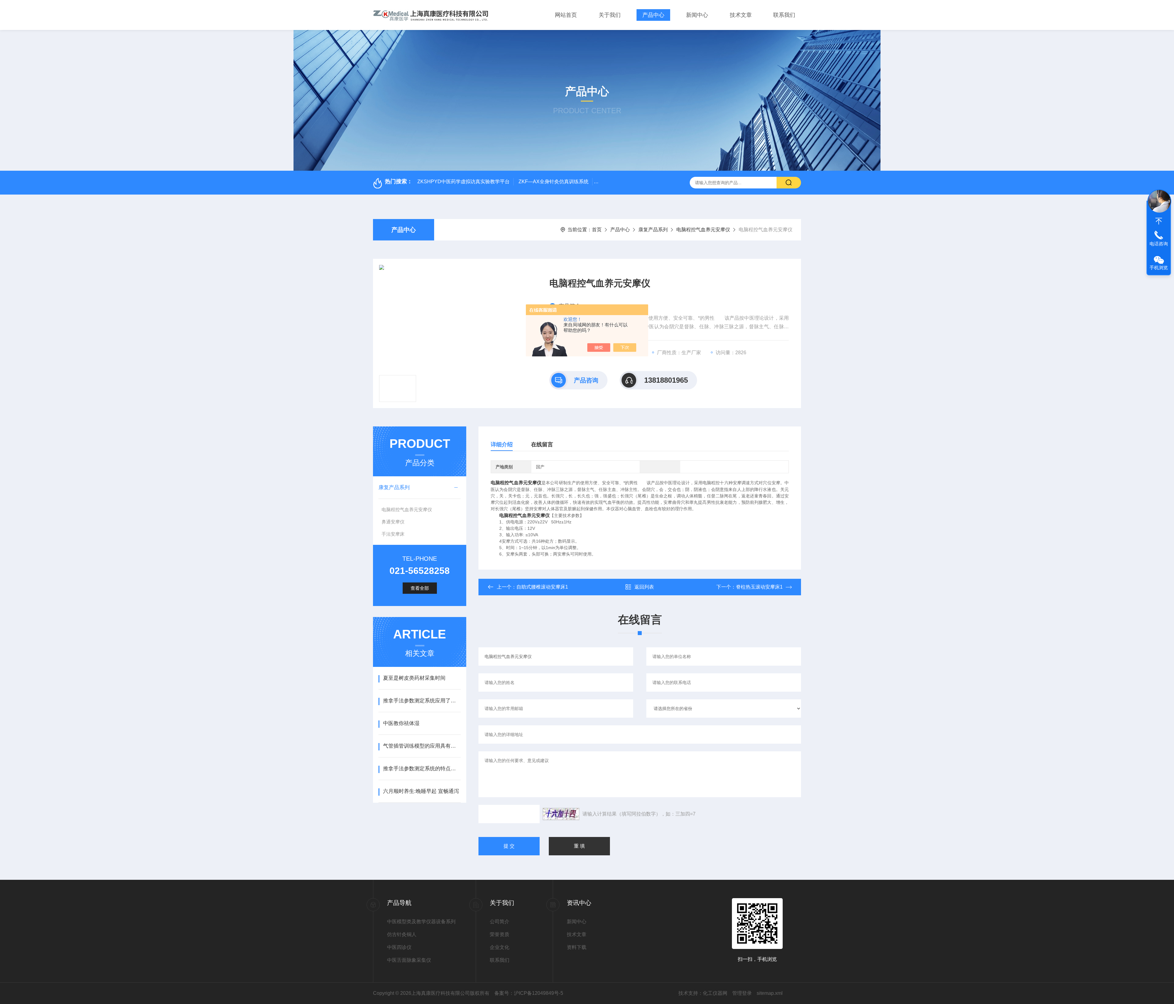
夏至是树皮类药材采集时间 (414, 678)
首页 (597, 229)
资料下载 (576, 947)
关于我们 (610, 15)
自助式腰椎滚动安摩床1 (542, 586)
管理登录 (742, 993)
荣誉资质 (499, 934)
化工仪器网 (715, 993)
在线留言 (542, 444)
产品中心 (653, 15)
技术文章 (741, 15)
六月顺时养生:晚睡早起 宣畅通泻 (421, 791)
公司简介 (499, 921)
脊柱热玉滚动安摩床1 (759, 586)
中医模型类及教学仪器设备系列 (421, 921)
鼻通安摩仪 (393, 521)
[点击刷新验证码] (561, 814)
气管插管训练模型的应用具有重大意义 (421, 746)
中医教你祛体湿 (401, 723)
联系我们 (784, 15)
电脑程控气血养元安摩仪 (703, 229)
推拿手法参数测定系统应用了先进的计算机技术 (421, 701)
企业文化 (499, 947)
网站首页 (566, 15)
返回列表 (644, 586)
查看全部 (420, 588)
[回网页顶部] (1158, 221)
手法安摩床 (393, 534)
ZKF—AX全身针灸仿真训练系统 (554, 181)
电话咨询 (1159, 243)
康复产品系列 (653, 229)
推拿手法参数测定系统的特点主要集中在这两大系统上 (421, 769)
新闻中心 (697, 15)
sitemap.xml (770, 993)
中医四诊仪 (399, 947)
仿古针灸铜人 (401, 934)
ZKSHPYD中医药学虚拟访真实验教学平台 (463, 181)
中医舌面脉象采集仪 (409, 960)
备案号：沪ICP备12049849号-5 (528, 993)
